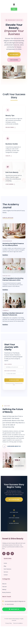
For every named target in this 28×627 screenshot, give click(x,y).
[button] (13, 4)
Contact (6, 574)
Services (6, 572)
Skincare (4, 583)
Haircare (4, 586)
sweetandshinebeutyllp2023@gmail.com (15, 601)
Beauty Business (6, 592)
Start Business (14, 59)
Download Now (14, 380)
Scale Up (9, 155)
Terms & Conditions (18, 623)
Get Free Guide (14, 54)
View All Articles (8, 217)
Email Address (8, 364)
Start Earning (10, 184)
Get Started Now (14, 499)
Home (5, 563)
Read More (5, 255)
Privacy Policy (8, 623)
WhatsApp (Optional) (10, 370)
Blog (5, 566)
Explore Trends (11, 127)
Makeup (4, 589)
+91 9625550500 (9, 604)
